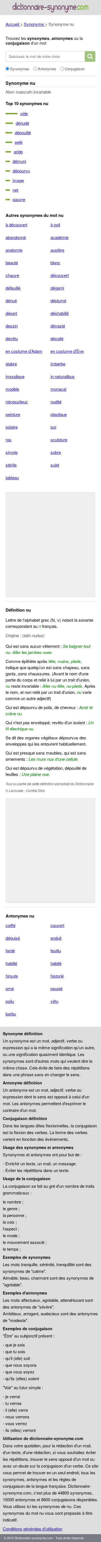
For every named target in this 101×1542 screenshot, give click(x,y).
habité (55, 963)
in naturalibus (62, 376)
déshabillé (59, 313)
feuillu (55, 950)
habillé (11, 963)
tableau (12, 477)
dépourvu (21, 171)
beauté (12, 262)
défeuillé (13, 288)
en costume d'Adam (24, 351)
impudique (15, 376)
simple (12, 452)
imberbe (57, 364)
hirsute (12, 976)
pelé (18, 142)
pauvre (19, 199)
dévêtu (12, 338)
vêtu (54, 1001)
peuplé (56, 988)
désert (11, 313)
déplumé (58, 300)
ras (9, 439)
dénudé (22, 123)
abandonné (16, 237)
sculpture (58, 439)
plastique (58, 414)
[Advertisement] (50, 544)
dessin (12, 326)
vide (24, 113)
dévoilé (56, 338)
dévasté (57, 326)
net (15, 190)
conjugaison (18, 43)
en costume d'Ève (67, 351)
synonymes (38, 38)
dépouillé (23, 132)
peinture (13, 414)
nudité (55, 402)
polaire (12, 427)
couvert (57, 925)
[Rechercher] (90, 56)
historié (57, 976)
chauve (12, 275)
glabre (11, 364)
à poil (55, 225)
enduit (55, 938)
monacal (58, 389)
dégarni (57, 288)
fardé (10, 950)
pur (53, 427)
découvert (59, 275)
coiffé (10, 925)
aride (18, 152)
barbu (11, 1014)
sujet (54, 465)
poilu (10, 1001)
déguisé (13, 938)
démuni (19, 161)
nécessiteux (17, 402)
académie (59, 237)
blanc (55, 262)
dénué (11, 300)
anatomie (14, 250)
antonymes (62, 38)
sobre (55, 452)
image (18, 180)
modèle (12, 389)
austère (57, 250)
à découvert (16, 225)
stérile (11, 465)
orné (10, 988)
